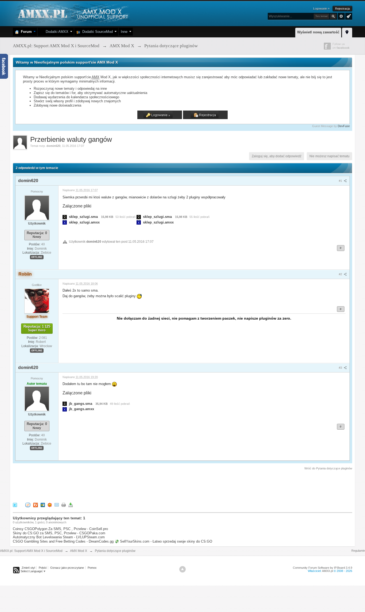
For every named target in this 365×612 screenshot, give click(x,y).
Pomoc (92, 567)
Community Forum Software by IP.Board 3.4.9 (322, 567)
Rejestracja (342, 8)
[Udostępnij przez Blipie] (35, 505)
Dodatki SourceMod (96, 32)
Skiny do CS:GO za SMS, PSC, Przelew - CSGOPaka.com (59, 533)
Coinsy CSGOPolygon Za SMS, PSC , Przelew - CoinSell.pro (60, 529)
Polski (42, 567)
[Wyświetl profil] (36, 207)
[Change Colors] (348, 16)
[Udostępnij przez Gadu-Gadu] (50, 505)
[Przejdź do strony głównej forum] (72, 13)
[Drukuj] (63, 505)
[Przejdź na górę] (182, 569)
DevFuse (344, 126)
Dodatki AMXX (56, 32)
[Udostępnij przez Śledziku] (43, 505)
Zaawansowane (341, 16)
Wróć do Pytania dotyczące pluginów (328, 468)
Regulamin (358, 550)
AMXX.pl (327, 570)
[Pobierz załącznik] (65, 217)
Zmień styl (28, 567)
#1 (341, 180)
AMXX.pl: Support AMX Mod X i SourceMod (31, 551)
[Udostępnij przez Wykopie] (27, 505)
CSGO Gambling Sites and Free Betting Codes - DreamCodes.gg (63, 541)
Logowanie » (321, 8)
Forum (25, 32)
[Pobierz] (70, 505)
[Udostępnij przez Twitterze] (15, 505)
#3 (341, 367)
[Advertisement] (110, 485)
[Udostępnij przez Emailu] (57, 505)
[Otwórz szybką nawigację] (347, 32)
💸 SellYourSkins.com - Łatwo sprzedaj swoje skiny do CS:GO (163, 541)
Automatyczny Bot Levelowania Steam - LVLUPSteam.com (59, 537)
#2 (341, 274)
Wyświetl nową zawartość (318, 32)
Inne (124, 32)
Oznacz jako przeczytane (67, 567)
